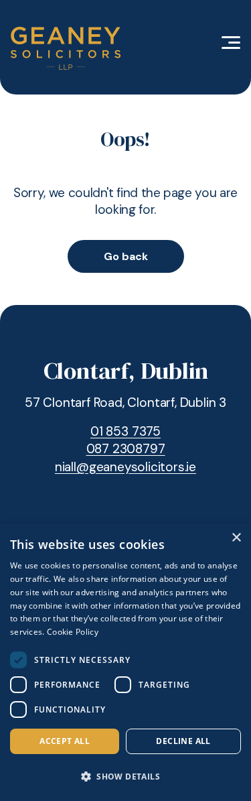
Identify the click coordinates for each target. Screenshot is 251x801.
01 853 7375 (125, 431)
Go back (126, 256)
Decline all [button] (183, 741)
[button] (125, 777)
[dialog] (125, 662)
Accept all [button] (64, 741)
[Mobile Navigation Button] (231, 42)
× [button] (236, 538)
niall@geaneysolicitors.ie (125, 466)
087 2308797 (125, 448)
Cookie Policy (72, 631)
